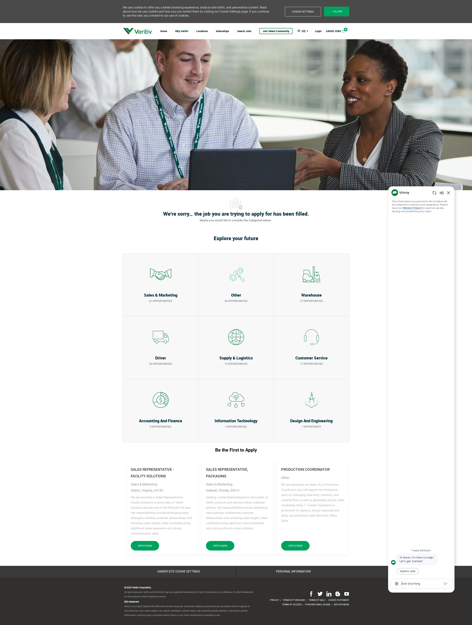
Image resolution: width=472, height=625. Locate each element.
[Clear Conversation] (434, 192)
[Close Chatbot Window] (448, 192)
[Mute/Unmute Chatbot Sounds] (441, 192)
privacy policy (413, 208)
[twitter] (320, 593)
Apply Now (148, 545)
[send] (446, 583)
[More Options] (396, 584)
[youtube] (346, 593)
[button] (303, 11)
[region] (421, 388)
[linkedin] (329, 593)
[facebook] (311, 593)
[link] (137, 31)
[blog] (338, 593)
